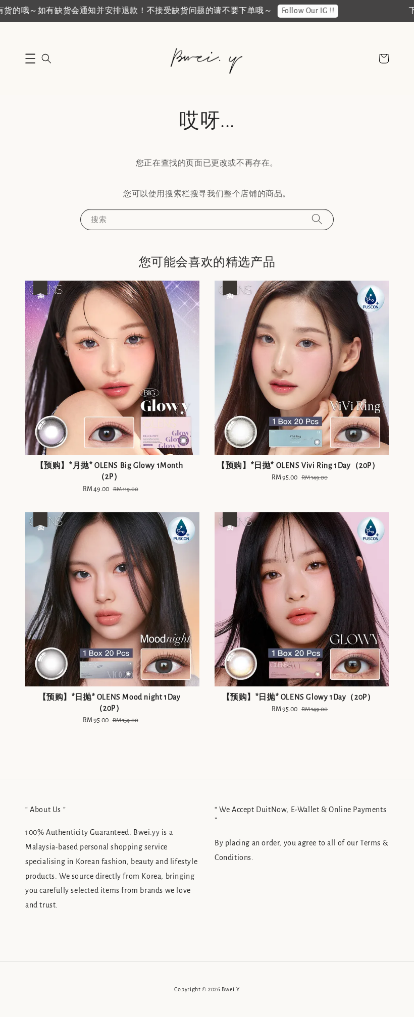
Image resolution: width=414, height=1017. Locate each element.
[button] (30, 58)
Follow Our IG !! (301, 11)
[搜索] (317, 219)
